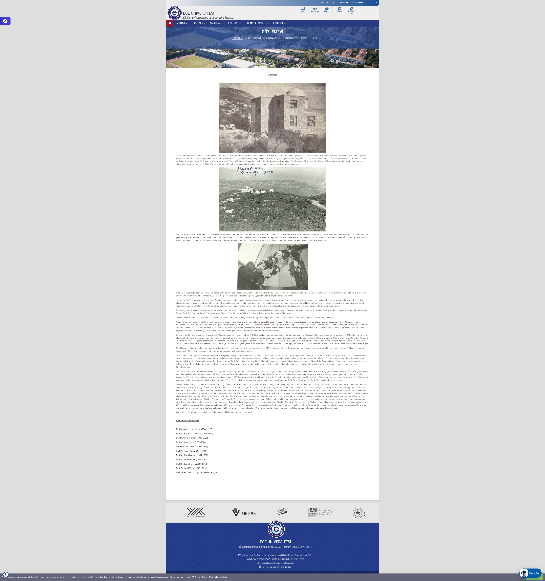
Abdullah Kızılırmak (253, 38)
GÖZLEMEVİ (198, 23)
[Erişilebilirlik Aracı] (6, 574)
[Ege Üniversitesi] (369, 2)
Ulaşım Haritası (269, 567)
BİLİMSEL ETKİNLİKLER (257, 23)
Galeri (314, 38)
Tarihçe (237, 38)
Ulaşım (304, 38)
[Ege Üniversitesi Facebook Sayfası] (327, 2)
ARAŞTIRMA (215, 23)
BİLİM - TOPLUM (234, 23)
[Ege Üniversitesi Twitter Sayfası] (334, 2)
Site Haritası (285, 567)
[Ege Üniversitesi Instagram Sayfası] (322, 2)
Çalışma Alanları (273, 38)
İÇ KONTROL (278, 23)
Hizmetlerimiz (290, 38)
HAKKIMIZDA (181, 23)
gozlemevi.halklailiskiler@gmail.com (279, 563)
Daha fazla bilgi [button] (220, 577)
